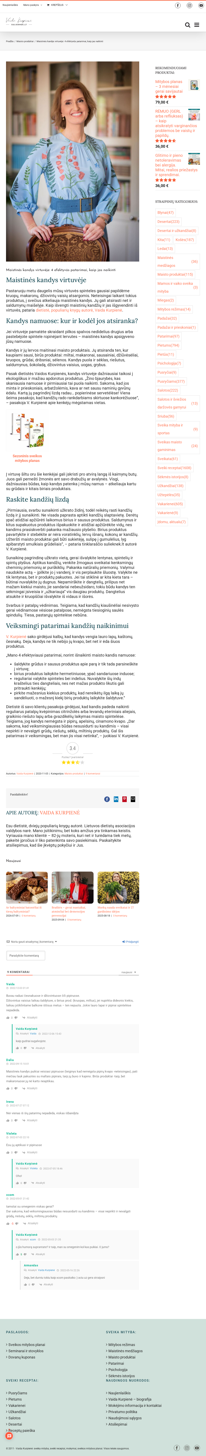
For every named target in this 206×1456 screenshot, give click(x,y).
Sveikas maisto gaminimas (178, 446)
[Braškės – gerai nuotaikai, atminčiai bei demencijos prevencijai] (72, 874)
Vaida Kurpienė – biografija (129, 1399)
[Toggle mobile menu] (197, 25)
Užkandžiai (170, 486)
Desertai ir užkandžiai (177, 231)
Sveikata (168, 459)
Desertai (168, 221)
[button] (9, 897)
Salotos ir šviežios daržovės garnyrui (178, 403)
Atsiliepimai (117, 1424)
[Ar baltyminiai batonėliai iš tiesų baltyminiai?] (27, 874)
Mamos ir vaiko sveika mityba (178, 287)
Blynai (166, 212)
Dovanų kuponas (21, 1357)
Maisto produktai (74, 773)
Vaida (33, 1033)
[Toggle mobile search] (187, 25)
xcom (33, 1239)
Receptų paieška (21, 1430)
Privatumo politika (122, 1412)
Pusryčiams (171, 381)
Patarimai (168, 336)
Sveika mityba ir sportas (178, 429)
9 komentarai (93, 773)
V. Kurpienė (16, 636)
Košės (185, 240)
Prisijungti (132, 941)
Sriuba (166, 416)
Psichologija (169, 363)
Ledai (165, 248)
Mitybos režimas (174, 309)
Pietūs (166, 354)
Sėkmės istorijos (173, 477)
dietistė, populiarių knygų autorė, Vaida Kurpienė (79, 310)
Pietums (168, 345)
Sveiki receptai (174, 468)
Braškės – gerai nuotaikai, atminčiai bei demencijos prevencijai (69, 911)
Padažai (167, 318)
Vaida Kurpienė (24, 773)
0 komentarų (29, 915)
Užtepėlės (169, 495)
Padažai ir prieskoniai (177, 327)
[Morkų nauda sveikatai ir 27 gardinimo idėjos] (118, 874)
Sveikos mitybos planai (26, 1345)
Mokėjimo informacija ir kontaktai (135, 1405)
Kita (164, 240)
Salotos (168, 390)
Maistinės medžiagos (178, 262)
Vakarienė (168, 513)
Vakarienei (170, 504)
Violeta (34, 1168)
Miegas (166, 300)
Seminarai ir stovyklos (25, 1351)
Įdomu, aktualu (172, 522)
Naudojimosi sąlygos (125, 1418)
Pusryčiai (167, 372)
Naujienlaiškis (119, 1393)
